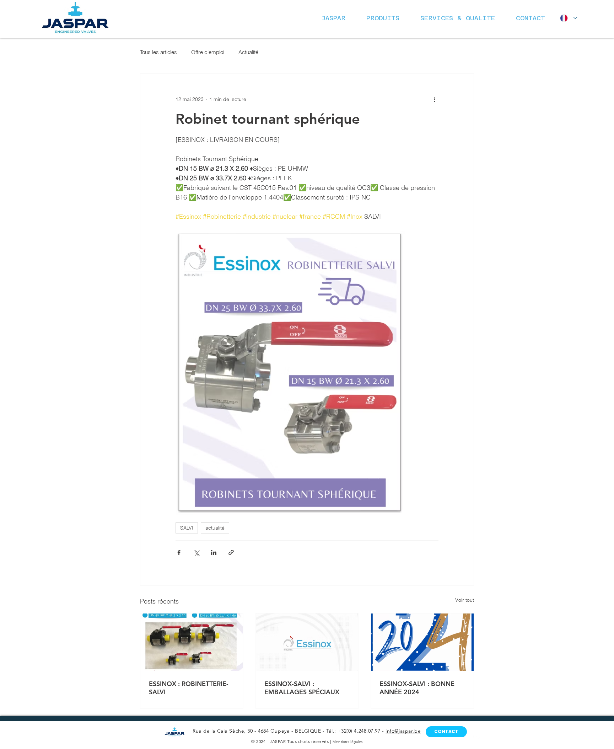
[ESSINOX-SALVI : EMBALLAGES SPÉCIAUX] (307, 642)
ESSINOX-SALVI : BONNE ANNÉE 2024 (416, 688)
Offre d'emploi (207, 52)
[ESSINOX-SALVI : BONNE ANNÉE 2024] (422, 642)
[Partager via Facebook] (179, 552)
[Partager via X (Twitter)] (196, 552)
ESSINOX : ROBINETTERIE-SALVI (188, 688)
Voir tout (464, 600)
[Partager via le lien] (231, 552)
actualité (215, 528)
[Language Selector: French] (567, 18)
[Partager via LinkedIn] (213, 552)
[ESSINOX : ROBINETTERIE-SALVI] (191, 642)
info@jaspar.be (403, 731)
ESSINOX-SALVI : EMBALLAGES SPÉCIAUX (301, 688)
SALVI (186, 528)
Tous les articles (158, 52)
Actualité (248, 52)
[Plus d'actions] (434, 99)
